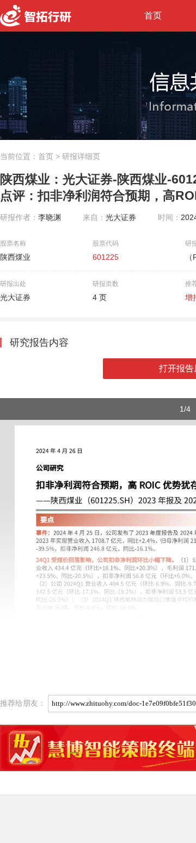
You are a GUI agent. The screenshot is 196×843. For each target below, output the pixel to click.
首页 (153, 15)
